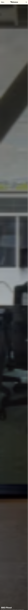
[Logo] (14, 2)
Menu (2, 2)
